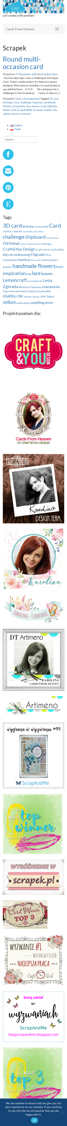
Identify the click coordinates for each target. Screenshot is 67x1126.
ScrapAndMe (24, 109)
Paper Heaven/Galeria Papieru (19, 291)
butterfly (43, 226)
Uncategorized (31, 98)
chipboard (35, 237)
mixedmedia (51, 287)
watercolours (23, 302)
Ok (34, 1120)
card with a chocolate (33, 231)
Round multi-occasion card (23, 63)
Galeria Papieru (49, 259)
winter (49, 303)
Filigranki (38, 254)
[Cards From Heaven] (33, 6)
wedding (37, 302)
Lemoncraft (15, 280)
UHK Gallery (47, 296)
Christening (52, 238)
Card (16, 102)
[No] (62, 1112)
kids (28, 274)
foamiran (37, 102)
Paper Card (9, 109)
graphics (7, 266)
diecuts (8, 254)
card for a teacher (12, 231)
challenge (25, 102)
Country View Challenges (39, 243)
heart (59, 266)
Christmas (11, 243)
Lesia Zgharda (35, 281)
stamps (36, 296)
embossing (22, 254)
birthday (7, 102)
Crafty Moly (57, 249)
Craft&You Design (19, 249)
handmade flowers (33, 266)
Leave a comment (21, 113)
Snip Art (28, 296)
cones (22, 244)
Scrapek (37, 109)
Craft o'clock (43, 249)
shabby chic (50, 109)
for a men (36, 260)
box (36, 227)
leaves (35, 106)
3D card (54, 98)
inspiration (19, 106)
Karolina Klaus (50, 74)
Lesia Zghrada (49, 106)
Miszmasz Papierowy (30, 287)
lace (28, 106)
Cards (18, 98)
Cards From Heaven (20, 29)
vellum (6, 113)
